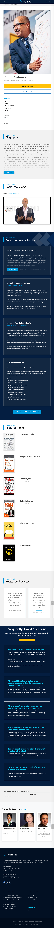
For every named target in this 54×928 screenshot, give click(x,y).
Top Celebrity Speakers (10, 904)
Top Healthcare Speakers (10, 906)
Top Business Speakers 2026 (11, 895)
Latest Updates (33, 899)
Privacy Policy (18, 924)
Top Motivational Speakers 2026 (12, 899)
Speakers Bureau (5, 4)
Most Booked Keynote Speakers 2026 (13, 897)
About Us (32, 895)
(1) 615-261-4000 (11, 874)
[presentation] (52, 603)
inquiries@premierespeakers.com (15, 877)
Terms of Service (34, 924)
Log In (31, 910)
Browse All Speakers (9, 908)
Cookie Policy (26, 924)
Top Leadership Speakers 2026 (12, 902)
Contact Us (32, 902)
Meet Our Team (33, 897)
